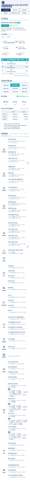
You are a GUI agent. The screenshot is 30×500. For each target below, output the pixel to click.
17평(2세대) (6, 91)
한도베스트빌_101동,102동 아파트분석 (13, 30)
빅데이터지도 (5, 25)
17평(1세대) (24, 88)
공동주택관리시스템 (23, 96)
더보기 (27, 163)
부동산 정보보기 (15, 25)
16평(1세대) (6, 88)
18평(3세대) (24, 91)
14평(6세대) (6, 85)
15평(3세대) (24, 85)
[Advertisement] (15, 487)
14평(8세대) (15, 85)
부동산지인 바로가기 (6, 6)
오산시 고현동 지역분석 (7, 29)
